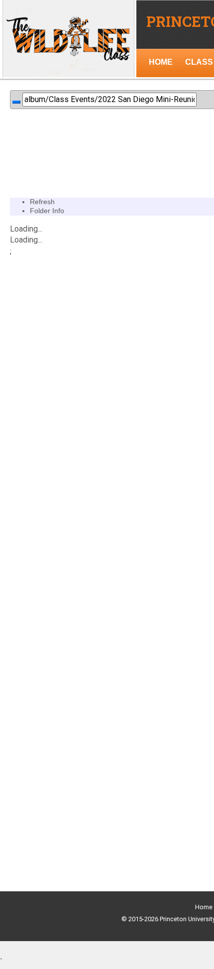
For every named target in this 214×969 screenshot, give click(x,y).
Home (204, 907)
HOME (161, 62)
